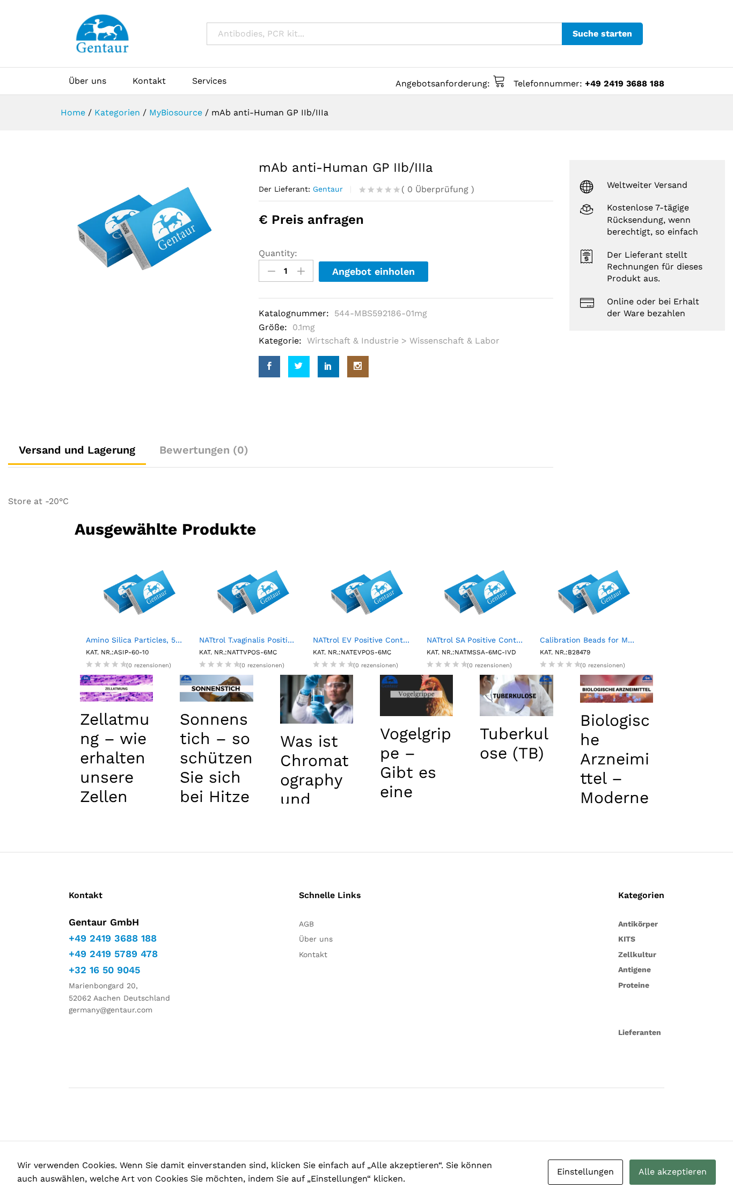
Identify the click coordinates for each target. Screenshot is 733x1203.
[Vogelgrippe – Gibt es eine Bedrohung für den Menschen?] (416, 695)
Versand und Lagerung (77, 449)
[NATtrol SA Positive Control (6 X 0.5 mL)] (480, 592)
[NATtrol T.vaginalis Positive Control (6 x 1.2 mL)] (252, 592)
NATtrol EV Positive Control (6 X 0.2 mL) (366, 640)
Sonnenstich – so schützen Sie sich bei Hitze (216, 758)
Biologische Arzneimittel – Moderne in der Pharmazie (616, 788)
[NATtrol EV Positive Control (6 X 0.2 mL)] (366, 592)
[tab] (204, 449)
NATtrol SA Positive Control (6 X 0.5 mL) (480, 640)
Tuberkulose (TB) (514, 743)
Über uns (87, 81)
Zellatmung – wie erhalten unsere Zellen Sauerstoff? (115, 777)
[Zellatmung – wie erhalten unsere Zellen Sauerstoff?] (116, 688)
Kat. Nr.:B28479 (565, 652)
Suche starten (602, 33)
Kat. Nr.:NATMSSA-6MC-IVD (471, 652)
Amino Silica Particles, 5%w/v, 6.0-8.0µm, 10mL (139, 640)
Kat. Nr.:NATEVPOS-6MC (352, 652)
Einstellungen (585, 1171)
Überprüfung (437, 189)
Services (209, 81)
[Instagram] (358, 366)
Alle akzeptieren (673, 1171)
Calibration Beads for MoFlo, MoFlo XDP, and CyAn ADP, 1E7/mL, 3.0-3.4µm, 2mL (593, 640)
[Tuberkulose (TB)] (516, 695)
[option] (144, 229)
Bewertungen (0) (203, 449)
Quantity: (278, 253)
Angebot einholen (373, 271)
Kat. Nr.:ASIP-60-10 (117, 652)
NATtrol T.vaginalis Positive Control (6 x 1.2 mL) (252, 640)
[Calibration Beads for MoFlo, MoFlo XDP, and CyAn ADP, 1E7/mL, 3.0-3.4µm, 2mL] (593, 592)
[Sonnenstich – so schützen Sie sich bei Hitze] (216, 688)
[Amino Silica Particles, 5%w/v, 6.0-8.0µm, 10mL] (139, 592)
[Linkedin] (328, 366)
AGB (306, 924)
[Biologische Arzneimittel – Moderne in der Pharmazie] (616, 689)
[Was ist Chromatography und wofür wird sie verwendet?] (316, 699)
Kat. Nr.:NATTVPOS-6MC (238, 652)
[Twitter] (299, 366)
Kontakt (149, 81)
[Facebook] (269, 366)
